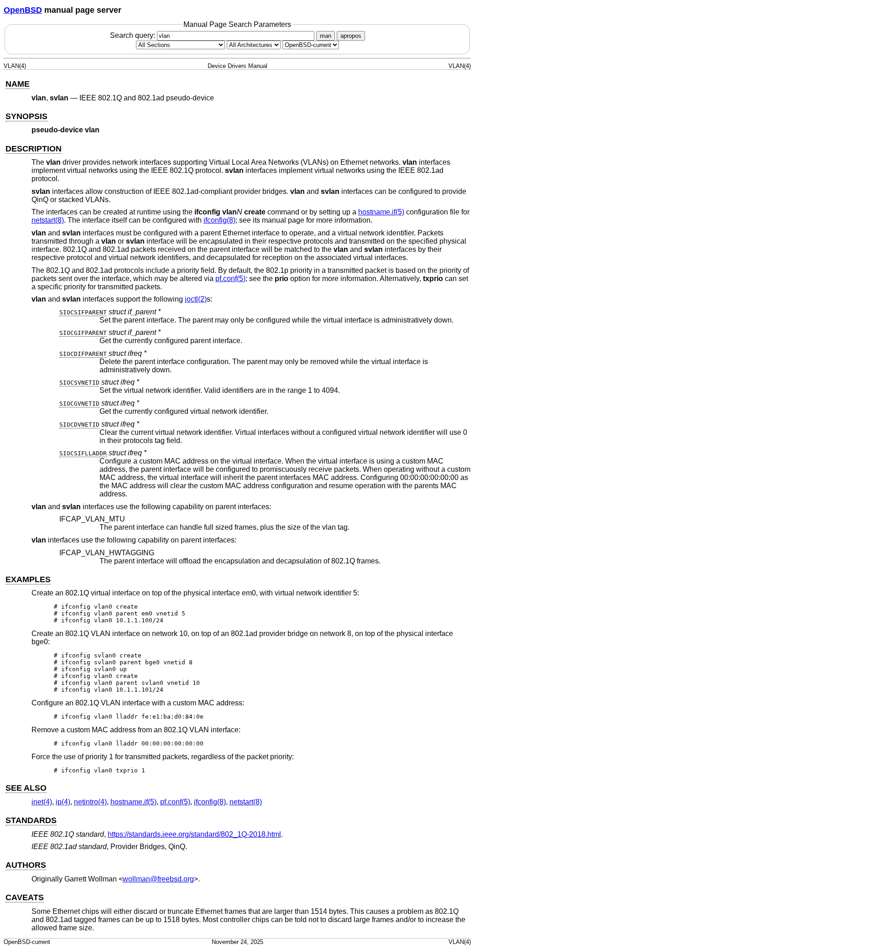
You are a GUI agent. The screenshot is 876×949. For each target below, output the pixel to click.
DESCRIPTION (33, 148)
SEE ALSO (26, 788)
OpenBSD (23, 10)
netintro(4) (90, 802)
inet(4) (41, 802)
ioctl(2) (196, 299)
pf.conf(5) (230, 278)
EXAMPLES (28, 579)
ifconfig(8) (219, 220)
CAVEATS (24, 897)
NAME (17, 84)
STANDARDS (31, 820)
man (325, 35)
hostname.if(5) (381, 212)
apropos (350, 35)
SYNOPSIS (26, 116)
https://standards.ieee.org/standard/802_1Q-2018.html (194, 834)
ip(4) (63, 802)
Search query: (133, 35)
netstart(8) (47, 220)
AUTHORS (25, 865)
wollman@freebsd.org (158, 879)
